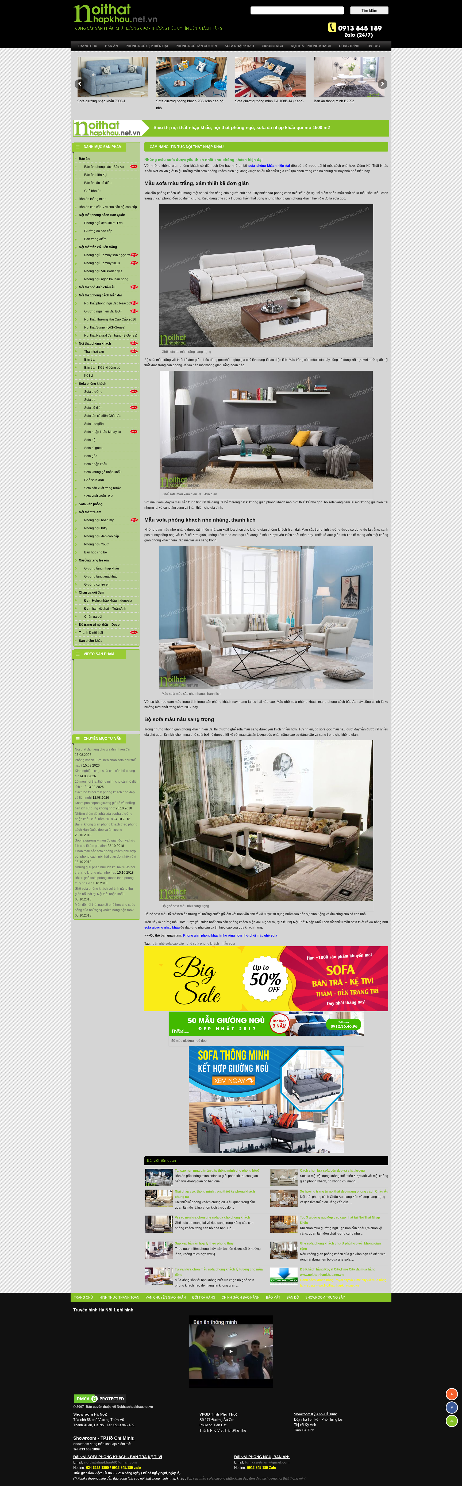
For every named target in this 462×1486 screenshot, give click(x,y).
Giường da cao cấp (98, 231)
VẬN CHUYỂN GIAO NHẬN (166, 1297)
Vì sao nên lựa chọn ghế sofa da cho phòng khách (212, 1217)
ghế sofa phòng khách (203, 943)
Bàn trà (89, 359)
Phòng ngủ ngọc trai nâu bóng (106, 279)
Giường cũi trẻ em (97, 584)
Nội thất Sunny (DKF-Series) (104, 327)
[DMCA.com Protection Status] (100, 1398)
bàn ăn (222, 1249)
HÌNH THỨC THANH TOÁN (119, 1297)
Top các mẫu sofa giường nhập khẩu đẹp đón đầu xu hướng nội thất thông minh (246, 1478)
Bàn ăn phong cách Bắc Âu (104, 167)
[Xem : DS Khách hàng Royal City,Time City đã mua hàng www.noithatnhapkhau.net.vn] (284, 1276)
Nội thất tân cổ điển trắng (98, 247)
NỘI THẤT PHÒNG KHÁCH (311, 46)
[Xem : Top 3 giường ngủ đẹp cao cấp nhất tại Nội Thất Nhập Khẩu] (284, 1224)
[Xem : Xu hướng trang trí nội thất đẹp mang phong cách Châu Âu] (284, 1198)
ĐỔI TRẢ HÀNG (203, 1297)
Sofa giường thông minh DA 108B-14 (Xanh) (269, 101)
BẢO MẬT (273, 1297)
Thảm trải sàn (94, 351)
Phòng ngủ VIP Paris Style (103, 271)
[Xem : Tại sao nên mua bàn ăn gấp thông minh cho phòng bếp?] (159, 1177)
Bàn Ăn (111, 46)
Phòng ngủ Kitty (95, 528)
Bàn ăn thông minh (92, 199)
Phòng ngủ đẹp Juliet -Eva (103, 223)
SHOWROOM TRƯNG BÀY (325, 1297)
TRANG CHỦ (83, 1297)
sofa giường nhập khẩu (162, 927)
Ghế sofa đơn (94, 480)
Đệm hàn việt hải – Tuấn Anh (105, 608)
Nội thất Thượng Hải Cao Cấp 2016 (110, 319)
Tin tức (373, 46)
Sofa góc (90, 456)
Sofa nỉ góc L (93, 448)
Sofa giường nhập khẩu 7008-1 (101, 101)
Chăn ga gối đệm (91, 592)
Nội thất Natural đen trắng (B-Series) (110, 335)
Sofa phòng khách (92, 384)
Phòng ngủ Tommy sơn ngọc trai (107, 255)
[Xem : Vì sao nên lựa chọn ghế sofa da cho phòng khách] (159, 1224)
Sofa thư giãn (94, 424)
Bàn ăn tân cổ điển (97, 183)
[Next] (382, 84)
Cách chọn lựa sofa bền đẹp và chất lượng (332, 1170)
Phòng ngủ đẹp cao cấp (101, 536)
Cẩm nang (159, 147)
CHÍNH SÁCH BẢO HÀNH (241, 1297)
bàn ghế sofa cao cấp (168, 943)
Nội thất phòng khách (95, 343)
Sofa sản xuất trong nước (102, 488)
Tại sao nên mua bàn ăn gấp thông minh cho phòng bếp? (217, 1170)
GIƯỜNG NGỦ (272, 46)
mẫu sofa (228, 943)
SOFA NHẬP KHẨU (239, 46)
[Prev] (79, 84)
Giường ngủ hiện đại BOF (103, 311)
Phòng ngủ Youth (96, 544)
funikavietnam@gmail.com (267, 1462)
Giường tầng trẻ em (94, 560)
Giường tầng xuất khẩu (101, 576)
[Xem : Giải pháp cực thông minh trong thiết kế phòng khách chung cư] (159, 1198)
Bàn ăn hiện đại (95, 175)
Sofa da (89, 400)
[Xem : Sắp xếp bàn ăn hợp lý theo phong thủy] (159, 1250)
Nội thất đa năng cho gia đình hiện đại (102, 749)
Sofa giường (93, 392)
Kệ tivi (88, 376)
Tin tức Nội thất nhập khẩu (197, 147)
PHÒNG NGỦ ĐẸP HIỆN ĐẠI (147, 46)
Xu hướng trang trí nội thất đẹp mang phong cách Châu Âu (344, 1191)
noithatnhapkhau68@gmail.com (110, 1462)
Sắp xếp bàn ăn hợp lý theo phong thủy (204, 1243)
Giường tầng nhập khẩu (101, 568)
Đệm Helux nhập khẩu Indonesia (108, 600)
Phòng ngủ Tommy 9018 (102, 263)
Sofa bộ (89, 440)
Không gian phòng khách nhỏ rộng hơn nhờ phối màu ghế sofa (230, 935)
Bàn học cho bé (95, 552)
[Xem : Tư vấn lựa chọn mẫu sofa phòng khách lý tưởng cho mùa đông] (159, 1276)
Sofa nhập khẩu (95, 464)
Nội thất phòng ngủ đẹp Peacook (108, 303)
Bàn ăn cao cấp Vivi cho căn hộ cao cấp (108, 207)
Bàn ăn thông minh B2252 (334, 101)
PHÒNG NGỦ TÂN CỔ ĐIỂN (196, 46)
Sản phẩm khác (90, 641)
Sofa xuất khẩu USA (98, 496)
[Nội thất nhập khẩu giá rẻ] (147, 17)
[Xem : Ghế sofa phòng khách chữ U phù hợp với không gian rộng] (284, 1250)
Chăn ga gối (93, 616)
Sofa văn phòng (90, 504)
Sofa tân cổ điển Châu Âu (102, 416)
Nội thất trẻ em (90, 512)
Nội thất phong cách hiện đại (100, 295)
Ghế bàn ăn (92, 191)
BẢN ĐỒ (293, 1297)
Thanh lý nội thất (91, 633)
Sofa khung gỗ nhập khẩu (103, 472)
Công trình (349, 46)
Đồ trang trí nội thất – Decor (100, 625)
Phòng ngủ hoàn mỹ (99, 520)
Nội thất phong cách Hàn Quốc (102, 215)
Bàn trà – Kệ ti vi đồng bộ (102, 367)
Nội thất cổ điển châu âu (97, 287)
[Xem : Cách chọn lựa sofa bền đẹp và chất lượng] (284, 1177)
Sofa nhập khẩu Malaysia (102, 432)
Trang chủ (87, 46)
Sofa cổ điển (93, 408)
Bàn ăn (84, 159)
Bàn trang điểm (95, 239)
